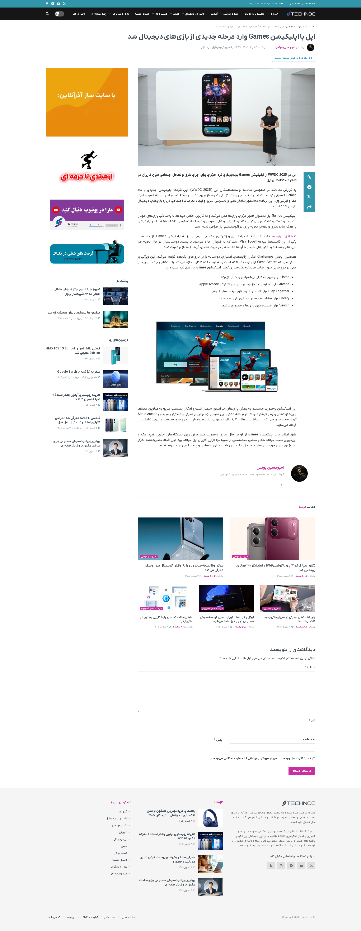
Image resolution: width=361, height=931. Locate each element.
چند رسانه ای (98, 14)
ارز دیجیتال (120, 839)
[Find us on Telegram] (291, 865)
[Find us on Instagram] (281, 865)
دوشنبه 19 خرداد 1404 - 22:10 (251, 47)
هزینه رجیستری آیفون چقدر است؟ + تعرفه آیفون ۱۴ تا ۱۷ (76, 397)
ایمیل (218, 739)
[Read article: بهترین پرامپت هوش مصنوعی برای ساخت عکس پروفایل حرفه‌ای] (115, 448)
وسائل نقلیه (142, 14)
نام (312, 720)
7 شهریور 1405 (284, 576)
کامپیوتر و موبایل (254, 14)
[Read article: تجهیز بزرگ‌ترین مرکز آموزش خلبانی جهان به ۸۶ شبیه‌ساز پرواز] (115, 296)
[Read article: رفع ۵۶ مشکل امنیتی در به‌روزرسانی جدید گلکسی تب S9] (287, 598)
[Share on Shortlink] (309, 177)
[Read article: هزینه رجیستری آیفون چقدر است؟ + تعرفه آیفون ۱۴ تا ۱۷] (115, 402)
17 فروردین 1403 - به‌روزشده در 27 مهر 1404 (77, 377)
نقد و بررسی (230, 14)
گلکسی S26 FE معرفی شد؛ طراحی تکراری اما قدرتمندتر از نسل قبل (77, 420)
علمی (176, 14)
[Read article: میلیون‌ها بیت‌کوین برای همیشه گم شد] (115, 320)
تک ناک (311, 26)
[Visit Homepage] (301, 14)
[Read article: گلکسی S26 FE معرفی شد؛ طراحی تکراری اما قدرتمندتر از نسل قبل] (115, 425)
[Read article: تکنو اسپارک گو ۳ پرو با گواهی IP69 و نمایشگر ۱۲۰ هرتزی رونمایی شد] (272, 538)
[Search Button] (47, 14)
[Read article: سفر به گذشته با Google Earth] (115, 379)
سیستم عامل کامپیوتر (212, 608)
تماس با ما (253, 3)
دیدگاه (309, 667)
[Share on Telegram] (309, 187)
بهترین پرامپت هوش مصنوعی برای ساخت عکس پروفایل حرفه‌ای (76, 443)
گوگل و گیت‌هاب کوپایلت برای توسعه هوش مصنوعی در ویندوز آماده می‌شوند (227, 619)
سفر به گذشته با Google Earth (78, 372)
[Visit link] (87, 102)
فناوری (274, 14)
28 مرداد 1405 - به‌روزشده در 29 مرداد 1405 (78, 318)
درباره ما (265, 3)
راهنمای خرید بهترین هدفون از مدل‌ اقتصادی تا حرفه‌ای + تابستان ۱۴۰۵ (171, 813)
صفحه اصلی (308, 3)
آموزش (214, 14)
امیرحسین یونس (285, 47)
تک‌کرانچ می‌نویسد (283, 236)
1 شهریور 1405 (91, 299)
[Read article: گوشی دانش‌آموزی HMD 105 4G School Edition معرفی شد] (115, 355)
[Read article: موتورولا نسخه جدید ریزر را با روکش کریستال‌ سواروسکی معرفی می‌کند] (180, 538)
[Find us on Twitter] (311, 865)
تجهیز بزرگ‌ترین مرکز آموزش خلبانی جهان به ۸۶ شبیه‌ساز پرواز (77, 291)
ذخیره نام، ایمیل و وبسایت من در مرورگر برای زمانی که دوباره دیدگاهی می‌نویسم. (260, 758)
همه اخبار (295, 3)
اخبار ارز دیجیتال (194, 14)
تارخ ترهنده (302, 576)
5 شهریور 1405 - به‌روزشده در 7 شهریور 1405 (77, 428)
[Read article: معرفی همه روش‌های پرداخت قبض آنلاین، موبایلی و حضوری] (210, 864)
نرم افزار (206, 47)
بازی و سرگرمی (120, 14)
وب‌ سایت (309, 739)
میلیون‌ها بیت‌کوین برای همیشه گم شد (74, 313)
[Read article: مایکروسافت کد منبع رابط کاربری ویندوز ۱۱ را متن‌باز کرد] (165, 598)
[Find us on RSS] (271, 865)
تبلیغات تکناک (279, 3)
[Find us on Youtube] (301, 865)
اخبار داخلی (78, 14)
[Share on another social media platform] (309, 207)
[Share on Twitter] (309, 197)
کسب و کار (161, 14)
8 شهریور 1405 (91, 405)
